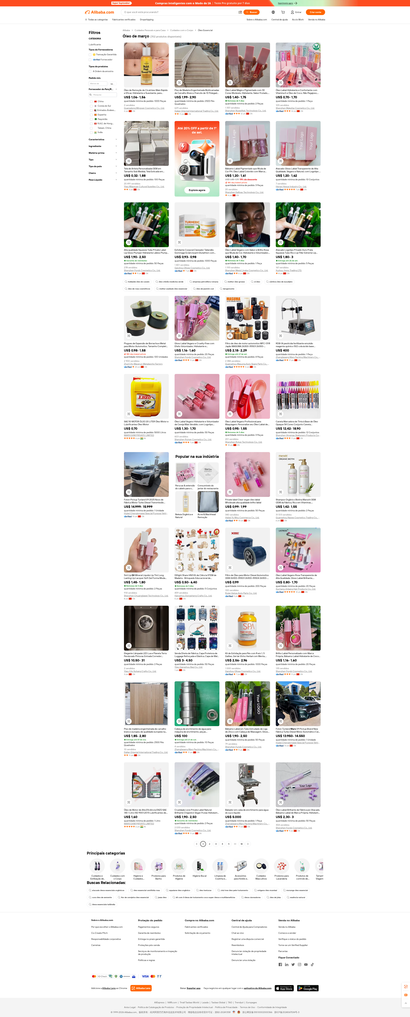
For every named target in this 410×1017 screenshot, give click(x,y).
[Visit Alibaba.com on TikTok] (312, 964)
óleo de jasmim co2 (205, 289)
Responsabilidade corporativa (106, 939)
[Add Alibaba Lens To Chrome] (141, 988)
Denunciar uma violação (243, 960)
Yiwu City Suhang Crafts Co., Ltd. (140, 671)
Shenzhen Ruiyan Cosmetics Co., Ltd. (193, 439)
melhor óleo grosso (236, 282)
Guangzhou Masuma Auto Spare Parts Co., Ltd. (247, 364)
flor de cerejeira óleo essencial (135, 897)
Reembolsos (238, 945)
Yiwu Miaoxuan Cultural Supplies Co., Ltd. (144, 186)
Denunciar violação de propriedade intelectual (249, 952)
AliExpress (159, 1002)
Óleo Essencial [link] (205, 30)
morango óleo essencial (297, 890)
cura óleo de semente (102, 897)
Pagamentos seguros (148, 927)
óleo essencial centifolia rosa (147, 890)
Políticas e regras (146, 960)
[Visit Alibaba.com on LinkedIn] (287, 964)
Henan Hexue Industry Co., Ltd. (291, 186)
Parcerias (283, 951)
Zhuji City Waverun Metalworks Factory (143, 364)
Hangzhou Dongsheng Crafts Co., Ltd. (193, 595)
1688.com (172, 1002)
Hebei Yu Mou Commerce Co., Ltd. (242, 517)
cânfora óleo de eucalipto (280, 282)
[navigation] (103, 437)
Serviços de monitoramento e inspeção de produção (157, 952)
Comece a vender (287, 933)
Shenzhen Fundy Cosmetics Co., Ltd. (142, 270)
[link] (406, 986)
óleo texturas (205, 890)
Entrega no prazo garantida (151, 939)
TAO (230, 1002)
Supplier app (194, 988)
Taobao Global (218, 1002)
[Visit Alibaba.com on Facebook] (280, 964)
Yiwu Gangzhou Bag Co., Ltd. (189, 667)
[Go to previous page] (197, 844)
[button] (240, 12)
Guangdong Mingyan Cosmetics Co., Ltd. (144, 108)
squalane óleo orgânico (179, 890)
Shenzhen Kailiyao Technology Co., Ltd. (244, 192)
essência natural (297, 897)
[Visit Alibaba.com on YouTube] (306, 964)
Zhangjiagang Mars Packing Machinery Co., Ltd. (298, 357)
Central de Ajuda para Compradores (249, 927)
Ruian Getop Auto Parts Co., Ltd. (241, 593)
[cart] (283, 12)
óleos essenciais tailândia (103, 904)
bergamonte (228, 289)
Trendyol (239, 1002)
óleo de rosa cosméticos (139, 289)
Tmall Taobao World (189, 1002)
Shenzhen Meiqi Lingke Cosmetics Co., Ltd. (246, 270)
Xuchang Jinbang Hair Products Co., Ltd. (296, 589)
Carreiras (95, 945)
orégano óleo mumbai (267, 890)
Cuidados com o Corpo (181, 30)
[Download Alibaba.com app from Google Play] (308, 988)
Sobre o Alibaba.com (102, 920)
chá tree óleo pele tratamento (234, 890)
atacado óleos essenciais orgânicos (108, 890)
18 (241, 844)
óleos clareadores (252, 897)
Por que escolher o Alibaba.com (107, 927)
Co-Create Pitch (99, 933)
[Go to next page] (248, 844)
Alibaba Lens (109, 988)
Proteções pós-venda (149, 945)
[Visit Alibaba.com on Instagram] (299, 964)
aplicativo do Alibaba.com (257, 988)
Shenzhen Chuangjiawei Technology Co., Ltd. (146, 595)
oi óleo (257, 282)
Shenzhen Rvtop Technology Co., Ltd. (243, 442)
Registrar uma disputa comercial (248, 939)
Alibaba (126, 30)
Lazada (205, 1002)
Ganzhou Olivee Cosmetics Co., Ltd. (192, 268)
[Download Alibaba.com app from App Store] (284, 988)
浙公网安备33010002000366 (257, 1012)
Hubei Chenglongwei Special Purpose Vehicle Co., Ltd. (146, 513)
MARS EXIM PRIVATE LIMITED (139, 435)
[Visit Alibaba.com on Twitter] (293, 964)
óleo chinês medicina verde (171, 282)
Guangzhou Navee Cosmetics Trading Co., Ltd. (298, 517)
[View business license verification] (233, 1012)
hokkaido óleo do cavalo (138, 282)
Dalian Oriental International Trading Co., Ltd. (196, 111)
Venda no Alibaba (286, 927)
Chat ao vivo (238, 933)
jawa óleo (162, 897)
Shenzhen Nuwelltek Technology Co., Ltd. (245, 110)
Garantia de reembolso (149, 933)
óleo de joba (275, 897)
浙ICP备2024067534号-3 (286, 1012)
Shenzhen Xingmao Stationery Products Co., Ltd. (298, 435)
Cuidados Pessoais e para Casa (150, 30)
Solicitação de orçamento (197, 933)
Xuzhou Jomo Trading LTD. (289, 270)
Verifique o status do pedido (292, 939)
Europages (251, 1002)
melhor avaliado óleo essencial (173, 289)
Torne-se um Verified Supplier (293, 945)
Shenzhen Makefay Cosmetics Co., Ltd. (295, 108)
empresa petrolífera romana (205, 282)
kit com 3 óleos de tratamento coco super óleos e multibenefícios (205, 897)
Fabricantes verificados (196, 927)
